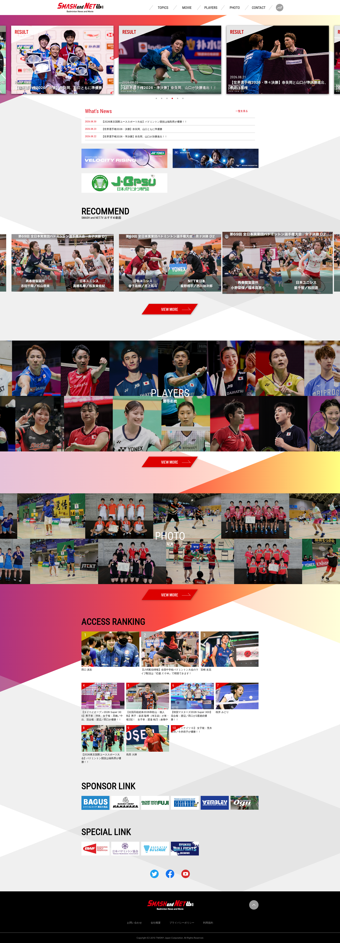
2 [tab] (162, 98)
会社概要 (156, 922)
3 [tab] (167, 98)
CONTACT (258, 7)
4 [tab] (172, 98)
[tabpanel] (170, 60)
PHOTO (235, 7)
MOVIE (187, 7)
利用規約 (208, 922)
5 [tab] (178, 98)
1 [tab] (156, 98)
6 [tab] (183, 98)
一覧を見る (242, 111)
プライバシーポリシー (181, 922)
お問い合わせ (134, 922)
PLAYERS (210, 7)
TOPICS (163, 7)
